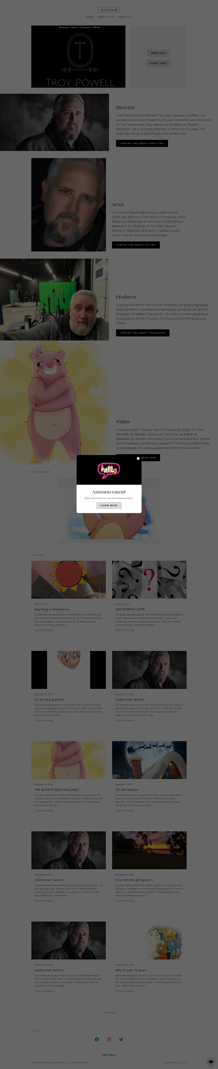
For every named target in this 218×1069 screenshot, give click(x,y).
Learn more (108, 505)
